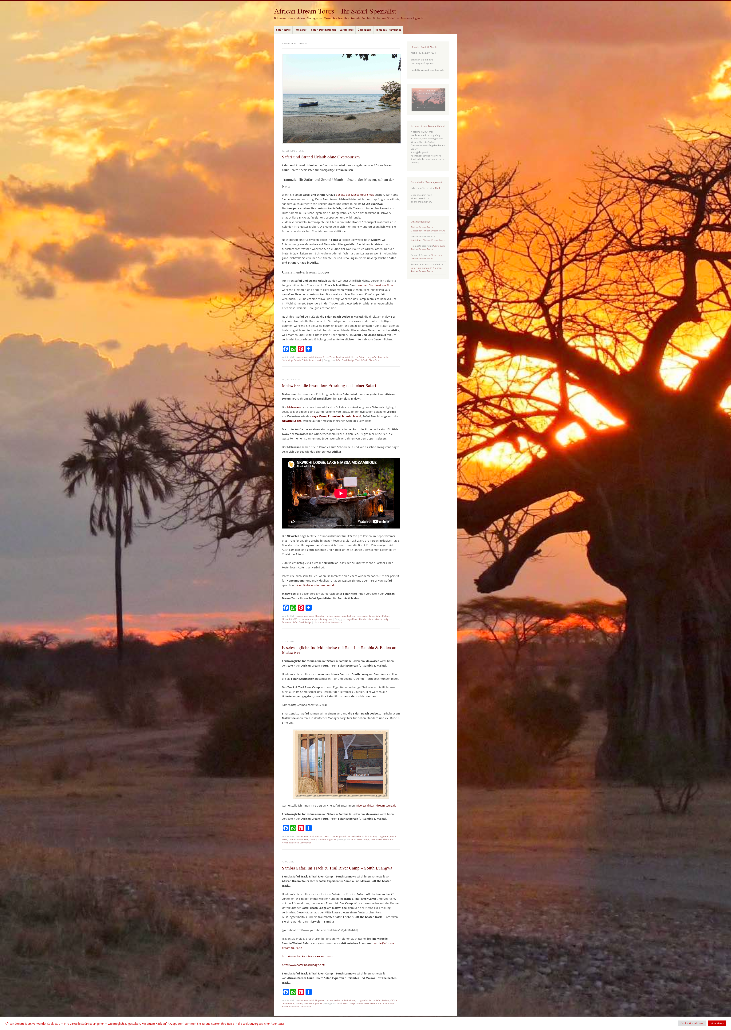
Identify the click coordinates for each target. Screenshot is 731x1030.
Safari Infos (347, 29)
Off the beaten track (311, 360)
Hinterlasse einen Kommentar (328, 622)
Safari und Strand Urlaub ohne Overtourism (321, 157)
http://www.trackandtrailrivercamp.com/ (307, 956)
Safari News (283, 29)
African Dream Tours (325, 357)
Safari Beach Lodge (345, 360)
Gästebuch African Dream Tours (428, 230)
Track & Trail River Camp (382, 839)
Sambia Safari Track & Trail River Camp (375, 1003)
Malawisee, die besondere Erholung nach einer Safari (329, 385)
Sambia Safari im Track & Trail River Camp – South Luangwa (337, 868)
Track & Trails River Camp (367, 360)
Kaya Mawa (319, 416)
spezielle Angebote (323, 619)
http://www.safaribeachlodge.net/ (303, 965)
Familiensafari (343, 357)
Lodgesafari (371, 357)
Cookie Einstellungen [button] (692, 1023)
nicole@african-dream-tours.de (315, 585)
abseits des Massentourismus (355, 194)
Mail (437, 188)
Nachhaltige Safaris (291, 360)
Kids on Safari (358, 357)
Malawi (385, 615)
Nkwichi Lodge (382, 619)
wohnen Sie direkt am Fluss (375, 285)
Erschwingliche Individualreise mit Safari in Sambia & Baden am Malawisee (339, 650)
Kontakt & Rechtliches (388, 29)
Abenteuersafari (306, 357)
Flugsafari (320, 615)
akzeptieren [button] (717, 1023)
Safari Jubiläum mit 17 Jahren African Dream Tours (426, 269)
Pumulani (334, 416)
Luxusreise (383, 357)
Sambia (313, 839)
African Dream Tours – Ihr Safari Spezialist (335, 10)
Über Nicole (364, 29)
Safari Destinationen (323, 29)
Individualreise (348, 615)
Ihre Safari (301, 29)
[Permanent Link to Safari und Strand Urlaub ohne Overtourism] (341, 142)
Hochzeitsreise (333, 615)
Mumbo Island (351, 416)
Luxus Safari (375, 615)
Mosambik (287, 619)
